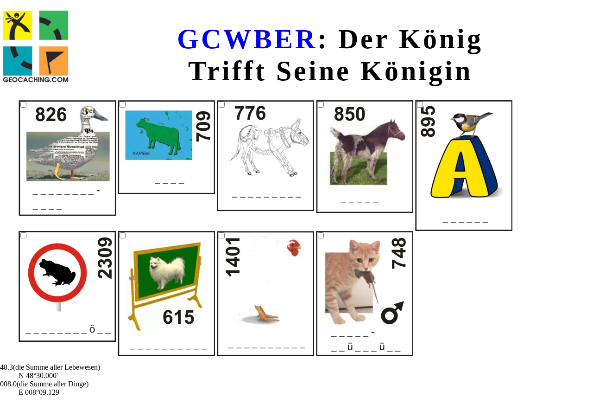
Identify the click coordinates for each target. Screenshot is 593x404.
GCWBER (247, 39)
